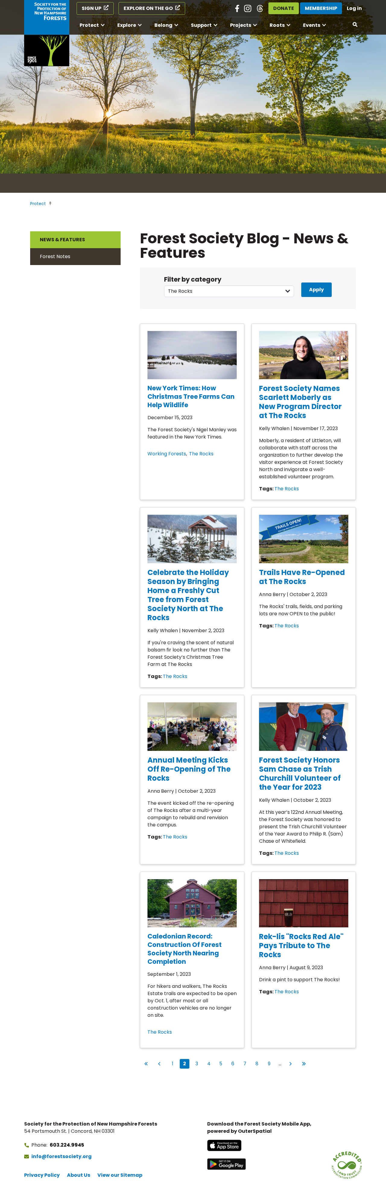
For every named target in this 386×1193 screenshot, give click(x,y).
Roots (277, 25)
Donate (283, 8)
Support (201, 25)
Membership (321, 8)
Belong (163, 25)
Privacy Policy (42, 1175)
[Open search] (355, 24)
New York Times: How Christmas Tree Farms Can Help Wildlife (191, 396)
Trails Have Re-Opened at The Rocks (302, 576)
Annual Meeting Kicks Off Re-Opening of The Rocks (189, 769)
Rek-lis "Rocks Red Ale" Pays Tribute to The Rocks (301, 946)
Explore (126, 25)
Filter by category (192, 279)
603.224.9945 (67, 1144)
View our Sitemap (119, 1175)
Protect (89, 25)
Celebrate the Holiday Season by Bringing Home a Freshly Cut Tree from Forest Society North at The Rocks (188, 595)
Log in (354, 8)
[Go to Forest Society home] (46, 33)
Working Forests (166, 453)
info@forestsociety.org (61, 1156)
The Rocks (201, 453)
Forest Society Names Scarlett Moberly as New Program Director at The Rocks (300, 401)
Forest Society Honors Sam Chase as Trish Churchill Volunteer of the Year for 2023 (300, 773)
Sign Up (91, 8)
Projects (240, 25)
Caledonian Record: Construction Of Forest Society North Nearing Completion (184, 949)
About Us (78, 1175)
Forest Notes (55, 256)
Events (311, 25)
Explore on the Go (148, 8)
